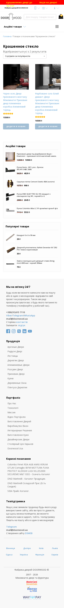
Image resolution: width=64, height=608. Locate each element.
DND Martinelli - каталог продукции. (26, 478)
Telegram (18, 315)
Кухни (10, 378)
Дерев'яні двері (15, 360)
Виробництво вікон (17, 425)
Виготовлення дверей (19, 421)
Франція (39, 554)
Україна (24, 554)
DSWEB (28, 533)
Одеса (9, 554)
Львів (55, 548)
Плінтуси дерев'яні (17, 387)
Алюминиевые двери (18, 364)
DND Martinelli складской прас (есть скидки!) (26, 485)
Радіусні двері (14, 351)
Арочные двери (15, 346)
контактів (22, 322)
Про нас (11, 403)
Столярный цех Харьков (20, 443)
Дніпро (27, 548)
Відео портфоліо (16, 416)
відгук (21, 325)
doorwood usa (15, 448)
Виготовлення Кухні (18, 434)
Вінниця (10, 548)
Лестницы (12, 355)
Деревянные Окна (16, 382)
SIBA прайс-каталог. (18, 491)
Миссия (11, 412)
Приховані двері (16, 373)
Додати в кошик (16, 126)
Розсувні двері (15, 369)
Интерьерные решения (19, 430)
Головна (7, 36)
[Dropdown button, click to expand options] (37, 8)
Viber (9, 315)
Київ (41, 548)
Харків (54, 554)
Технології (12, 407)
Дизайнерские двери (18, 439)
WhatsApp (29, 315)
